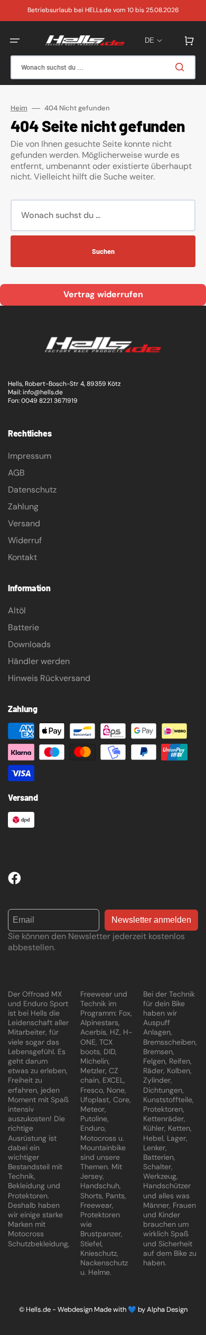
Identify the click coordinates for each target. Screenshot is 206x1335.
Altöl (17, 610)
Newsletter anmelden (151, 919)
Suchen (103, 251)
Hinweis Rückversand (49, 678)
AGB (16, 472)
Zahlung (23, 506)
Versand (24, 523)
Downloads (29, 644)
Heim (19, 108)
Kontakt (22, 557)
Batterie (23, 627)
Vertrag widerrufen (103, 294)
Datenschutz (32, 489)
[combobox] (103, 67)
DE (149, 40)
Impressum (29, 455)
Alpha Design (167, 1309)
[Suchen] (181, 67)
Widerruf (25, 540)
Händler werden (39, 661)
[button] (14, 40)
